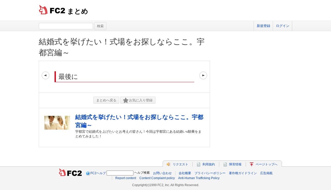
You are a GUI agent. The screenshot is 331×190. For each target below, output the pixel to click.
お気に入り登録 (141, 100)
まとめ (77, 11)
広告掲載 (266, 173)
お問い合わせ (162, 173)
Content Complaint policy (157, 178)
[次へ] (203, 77)
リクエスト (180, 164)
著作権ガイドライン (243, 173)
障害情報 (235, 164)
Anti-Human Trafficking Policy (199, 178)
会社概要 (185, 173)
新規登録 (263, 26)
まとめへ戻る (106, 100)
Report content (125, 178)
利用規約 (208, 164)
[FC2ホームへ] (70, 173)
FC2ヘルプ (98, 173)
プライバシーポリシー (209, 173)
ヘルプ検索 (142, 172)
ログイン (282, 26)
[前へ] (45, 77)
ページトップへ (266, 164)
